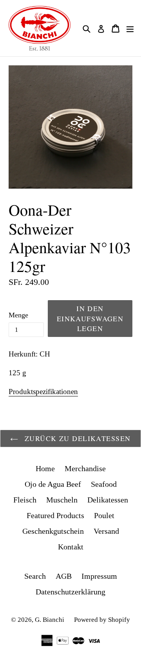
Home (45, 468)
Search (35, 576)
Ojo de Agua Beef (53, 484)
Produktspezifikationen (43, 391)
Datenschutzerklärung (70, 591)
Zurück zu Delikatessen (76, 438)
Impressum (99, 576)
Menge (18, 315)
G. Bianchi (49, 619)
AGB (64, 576)
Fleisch (24, 499)
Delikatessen (107, 499)
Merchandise (85, 468)
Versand (106, 531)
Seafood (104, 484)
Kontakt (70, 546)
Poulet (104, 515)
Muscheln (62, 499)
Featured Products (55, 515)
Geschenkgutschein (53, 531)
